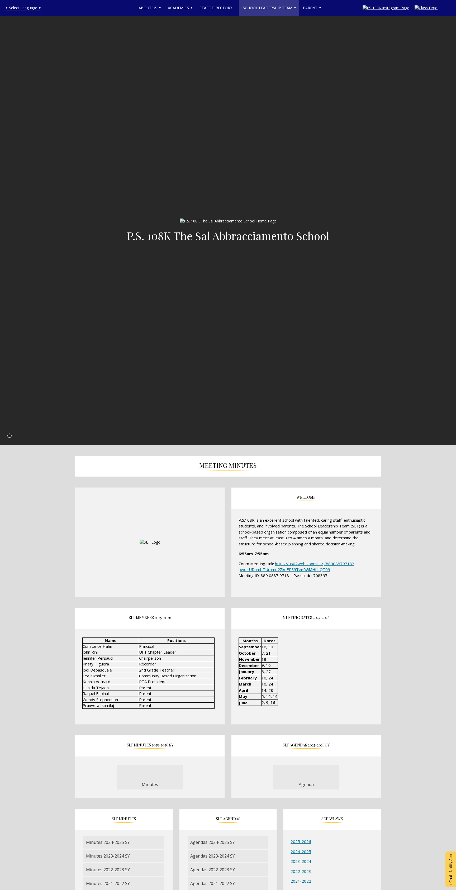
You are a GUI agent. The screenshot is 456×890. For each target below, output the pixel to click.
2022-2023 (301, 871)
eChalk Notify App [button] (450, 869)
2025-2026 (301, 841)
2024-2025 (301, 851)
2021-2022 (301, 881)
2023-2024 (301, 861)
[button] (9, 435)
